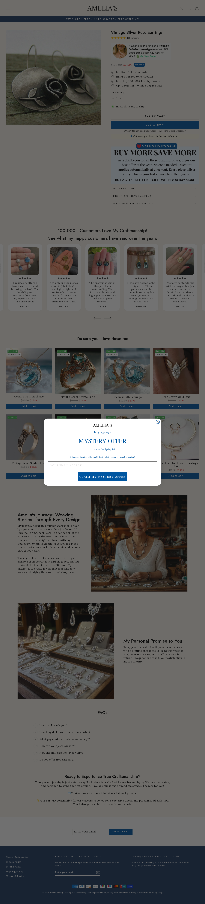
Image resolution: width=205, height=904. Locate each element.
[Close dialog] (158, 422)
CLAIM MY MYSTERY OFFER (102, 476)
